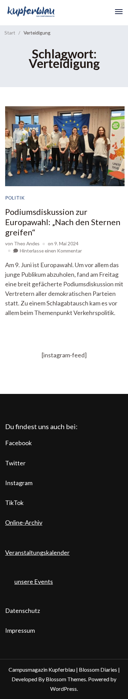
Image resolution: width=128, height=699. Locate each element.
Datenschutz (22, 610)
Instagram (18, 482)
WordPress (63, 688)
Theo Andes (27, 243)
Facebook (18, 443)
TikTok (14, 502)
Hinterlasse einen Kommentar (51, 250)
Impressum (20, 630)
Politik (15, 198)
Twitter (15, 463)
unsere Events (33, 581)
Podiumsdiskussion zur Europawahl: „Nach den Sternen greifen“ (62, 222)
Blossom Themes (66, 679)
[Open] (119, 12)
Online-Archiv (23, 522)
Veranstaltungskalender (37, 552)
